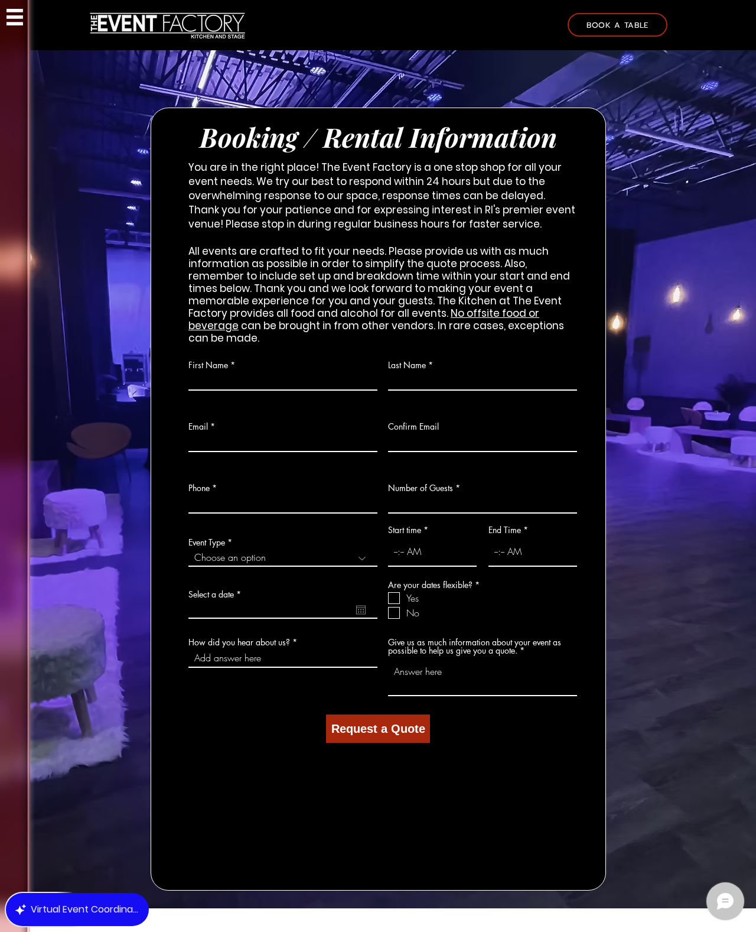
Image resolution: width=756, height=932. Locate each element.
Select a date (216, 594)
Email (198, 427)
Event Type (206, 542)
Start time (404, 530)
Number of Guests (420, 488)
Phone (199, 488)
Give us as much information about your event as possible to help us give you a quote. (474, 646)
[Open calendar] (361, 610)
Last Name (407, 365)
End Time (504, 530)
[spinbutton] (432, 551)
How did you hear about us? (239, 642)
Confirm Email (413, 427)
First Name (208, 365)
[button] (14, 17)
